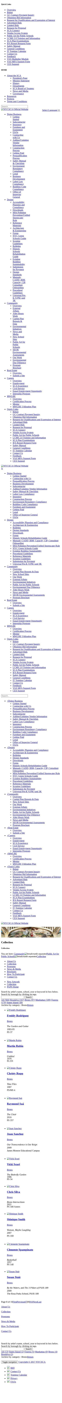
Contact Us (12, 54)
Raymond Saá (15, 1103)
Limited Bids (13, 25)
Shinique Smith (16, 1219)
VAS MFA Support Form (18, 61)
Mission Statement (21, 81)
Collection (11, 964)
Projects (10, 99)
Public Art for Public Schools (20, 36)
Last (39, 1302)
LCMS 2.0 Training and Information (23, 38)
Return (30, 1005)
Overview (11, 10)
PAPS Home (13, 987)
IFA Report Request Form (19, 43)
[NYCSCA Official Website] (14, 109)
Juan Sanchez (15, 1133)
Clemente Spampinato (20, 1249)
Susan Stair (14, 1277)
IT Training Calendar (16, 51)
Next (35, 1302)
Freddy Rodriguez (18, 1015)
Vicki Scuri (13, 1164)
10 (32, 1302)
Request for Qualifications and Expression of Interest (31, 20)
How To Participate (16, 974)
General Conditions (16, 48)
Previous (21, 1302)
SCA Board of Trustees (23, 88)
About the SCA (14, 75)
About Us (11, 961)
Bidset (10, 12)
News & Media (14, 969)
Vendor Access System (17, 33)
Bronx (10, 1021)
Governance (18, 93)
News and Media (20, 91)
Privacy (14, 1378)
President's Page (20, 78)
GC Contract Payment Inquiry (20, 15)
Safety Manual (13, 46)
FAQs (13, 1382)
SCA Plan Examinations (18, 41)
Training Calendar (19, 1375)
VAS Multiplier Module (18, 59)
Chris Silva (13, 1191)
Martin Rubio (15, 1045)
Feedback (11, 56)
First (15, 1302)
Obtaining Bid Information (19, 17)
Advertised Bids (14, 23)
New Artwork (13, 981)
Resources (11, 96)
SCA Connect (13, 30)
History (16, 83)
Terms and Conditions (17, 101)
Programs (11, 966)
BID (13, 1368)
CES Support (13, 64)
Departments (18, 86)
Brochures (11, 971)
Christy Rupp (15, 1073)
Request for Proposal (16, 28)
